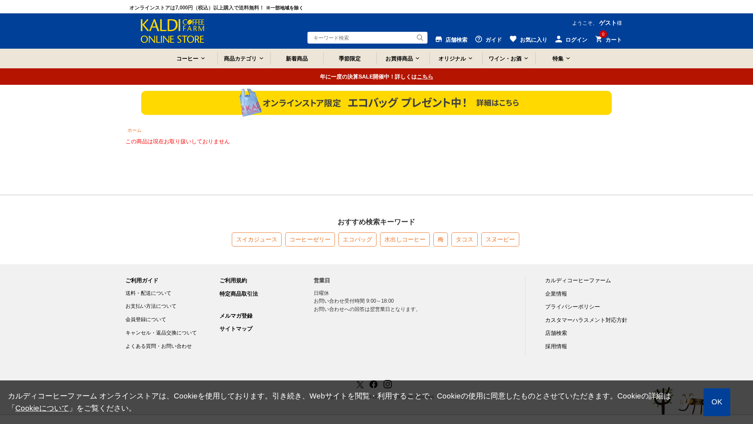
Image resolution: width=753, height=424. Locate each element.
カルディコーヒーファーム (578, 280)
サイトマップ (236, 328)
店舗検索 (556, 333)
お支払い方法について (151, 306)
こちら (425, 76)
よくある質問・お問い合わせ (159, 346)
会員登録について (146, 319)
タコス (464, 239)
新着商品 (297, 58)
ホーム (134, 130)
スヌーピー (500, 239)
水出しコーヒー (405, 239)
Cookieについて (42, 408)
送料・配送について (148, 293)
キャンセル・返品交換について (161, 333)
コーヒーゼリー (310, 239)
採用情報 (556, 346)
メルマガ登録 (236, 316)
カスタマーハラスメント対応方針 (586, 320)
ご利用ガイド (142, 280)
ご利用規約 (233, 280)
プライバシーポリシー (572, 306)
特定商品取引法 (239, 294)
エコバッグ (357, 239)
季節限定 (350, 58)
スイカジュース (256, 239)
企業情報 (556, 294)
